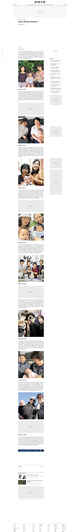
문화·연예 (55, 524)
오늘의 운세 (63, 529)
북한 (23, 529)
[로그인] (66, 4)
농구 (48, 531)
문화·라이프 (20, 19)
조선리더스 (63, 524)
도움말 (40, 466)
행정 (23, 531)
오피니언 (15, 524)
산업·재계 (40, 529)
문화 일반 (24, 19)
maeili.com (27, 55)
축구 (48, 529)
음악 (57, 528)
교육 (33, 529)
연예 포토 (55, 529)
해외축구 (49, 530)
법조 (33, 528)
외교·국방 (24, 530)
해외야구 (49, 528)
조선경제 (40, 524)
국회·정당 (24, 528)
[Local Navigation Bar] (13, 4)
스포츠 (48, 524)
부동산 (40, 531)
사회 (33, 524)
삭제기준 (43, 466)
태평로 (14, 529)
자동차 (40, 530)
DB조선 (63, 531)
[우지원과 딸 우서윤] (22, 477)
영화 (55, 531)
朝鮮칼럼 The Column (16, 528)
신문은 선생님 (63, 528)
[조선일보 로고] (40, 2)
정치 (23, 524)
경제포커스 (15, 531)
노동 (33, 530)
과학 (39, 528)
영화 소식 (55, 528)
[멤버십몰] (31, 450)
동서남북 (15, 530)
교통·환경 (33, 531)
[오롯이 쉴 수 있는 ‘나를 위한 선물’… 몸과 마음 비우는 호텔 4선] (22, 482)
